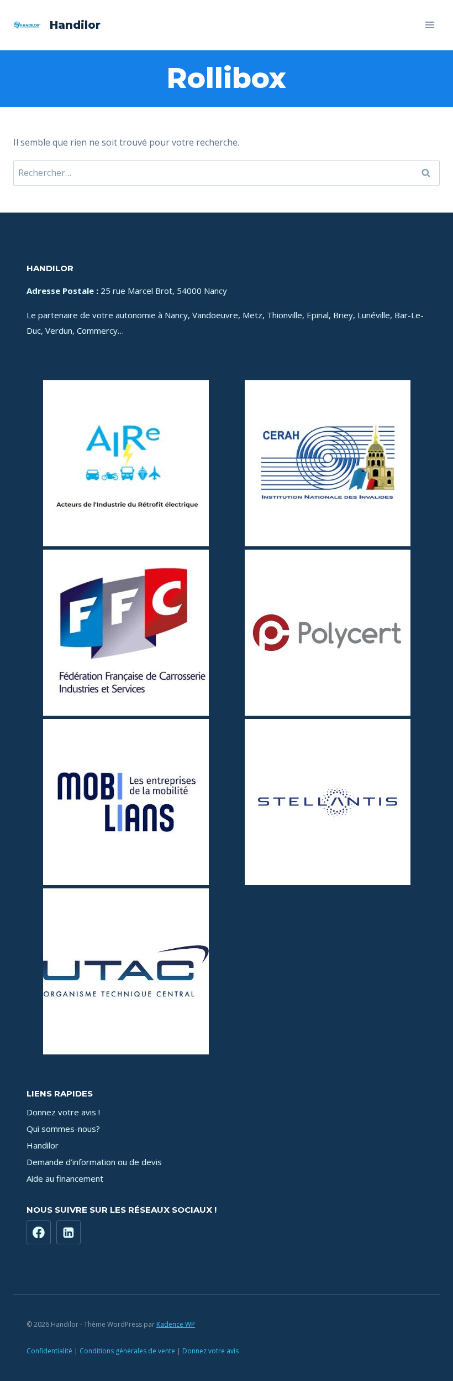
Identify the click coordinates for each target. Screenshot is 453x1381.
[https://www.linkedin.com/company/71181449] (68, 1232)
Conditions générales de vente (127, 1351)
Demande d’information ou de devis (94, 1161)
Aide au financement (65, 1178)
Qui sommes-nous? (63, 1128)
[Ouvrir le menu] (429, 24)
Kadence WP (175, 1324)
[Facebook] (39, 1232)
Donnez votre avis (210, 1351)
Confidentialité (49, 1351)
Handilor (43, 1145)
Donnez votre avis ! (63, 1112)
